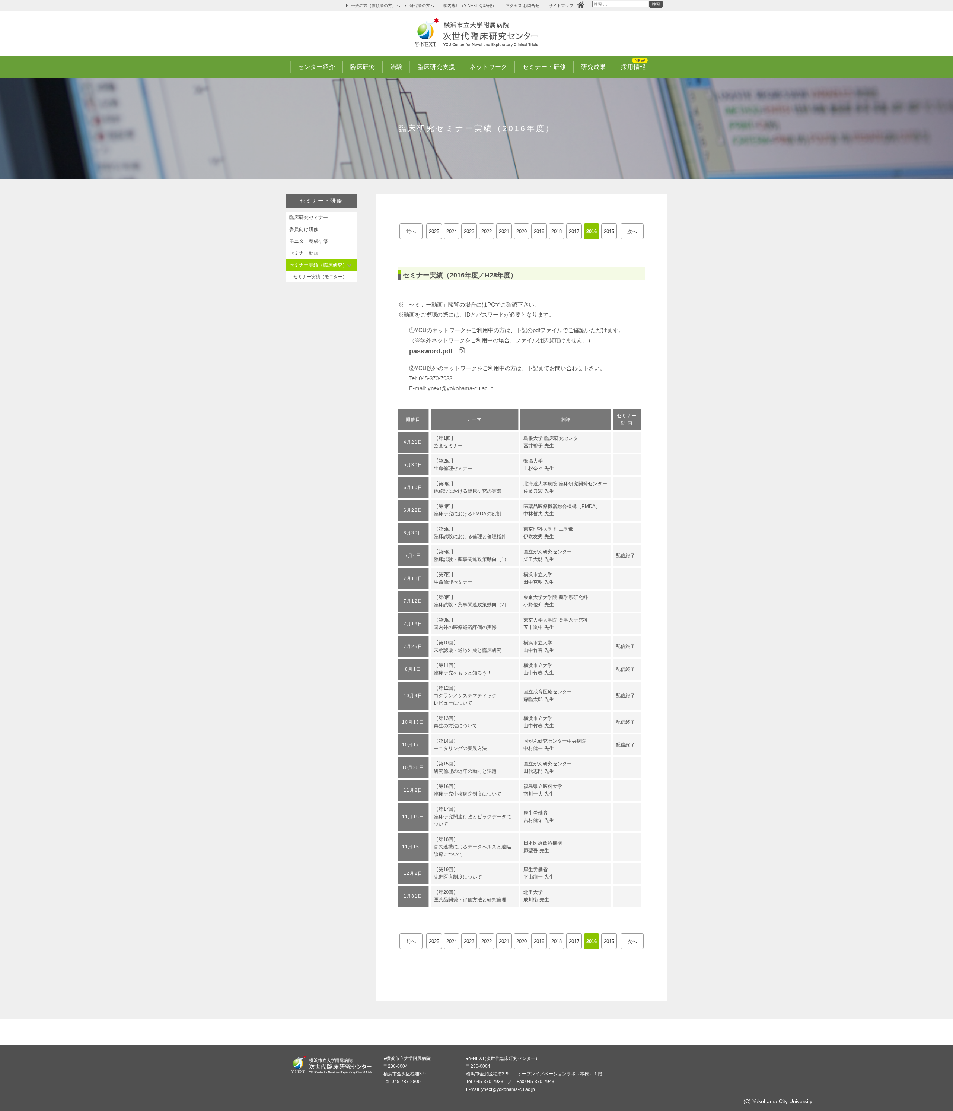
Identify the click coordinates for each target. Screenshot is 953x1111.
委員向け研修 (303, 229)
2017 (574, 231)
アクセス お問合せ (522, 5)
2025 (434, 231)
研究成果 (593, 67)
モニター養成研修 (308, 241)
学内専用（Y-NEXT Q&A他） (469, 5)
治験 (396, 67)
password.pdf (434, 351)
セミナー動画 (303, 253)
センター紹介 (316, 67)
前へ (411, 231)
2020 (521, 231)
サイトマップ (563, 5)
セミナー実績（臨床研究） (318, 265)
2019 (539, 231)
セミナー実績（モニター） (320, 276)
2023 (469, 231)
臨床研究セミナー (308, 217)
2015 (609, 231)
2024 (451, 231)
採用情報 (633, 67)
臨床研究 (362, 67)
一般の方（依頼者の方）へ (375, 5)
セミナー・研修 (544, 67)
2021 (504, 231)
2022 (486, 231)
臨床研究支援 (436, 67)
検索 (655, 4)
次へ (632, 231)
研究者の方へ (421, 5)
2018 (556, 231)
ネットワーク (488, 67)
